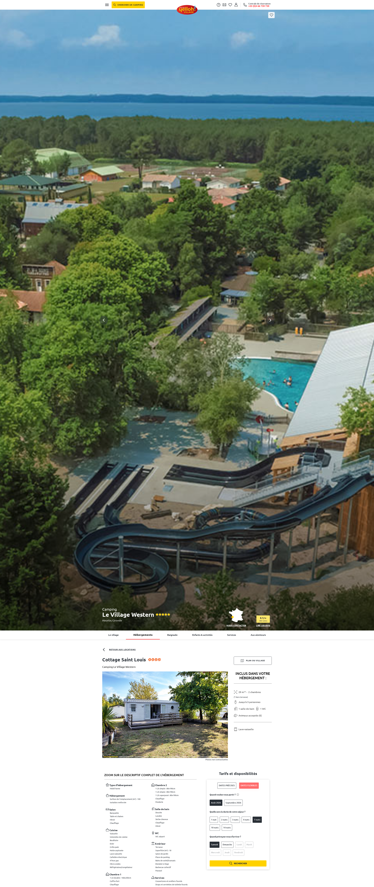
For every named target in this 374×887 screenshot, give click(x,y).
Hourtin (106, 620)
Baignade (172, 635)
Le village (113, 635)
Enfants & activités (202, 635)
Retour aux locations (122, 649)
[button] (187, 313)
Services (231, 635)
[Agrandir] (223, 674)
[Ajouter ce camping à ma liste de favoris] (271, 15)
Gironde (117, 620)
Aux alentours (258, 635)
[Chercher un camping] (128, 4)
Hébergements (143, 634)
